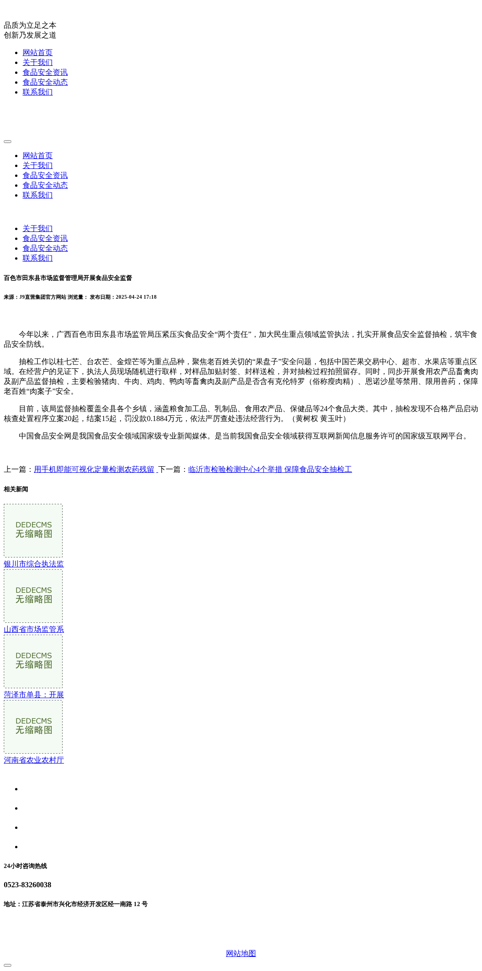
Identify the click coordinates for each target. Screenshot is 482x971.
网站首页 (38, 52)
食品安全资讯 (45, 72)
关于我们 (38, 62)
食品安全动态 (45, 82)
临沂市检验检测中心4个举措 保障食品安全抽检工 (270, 469)
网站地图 (241, 953)
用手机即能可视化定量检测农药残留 (94, 469)
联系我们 (38, 92)
